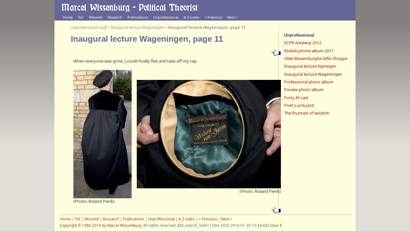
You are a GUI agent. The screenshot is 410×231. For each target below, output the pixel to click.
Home (68, 17)
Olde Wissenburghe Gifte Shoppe (315, 58)
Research (115, 17)
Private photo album (304, 89)
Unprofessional (165, 17)
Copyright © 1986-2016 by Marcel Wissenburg (100, 225)
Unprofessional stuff (89, 27)
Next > (232, 17)
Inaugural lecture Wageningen (137, 27)
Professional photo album (308, 82)
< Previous (213, 17)
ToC (81, 17)
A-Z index (191, 17)
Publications (137, 17)
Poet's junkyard (299, 105)
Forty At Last (296, 97)
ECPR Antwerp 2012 (302, 43)
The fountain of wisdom (306, 113)
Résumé (95, 17)
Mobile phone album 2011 (309, 51)
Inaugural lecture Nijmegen (310, 66)
